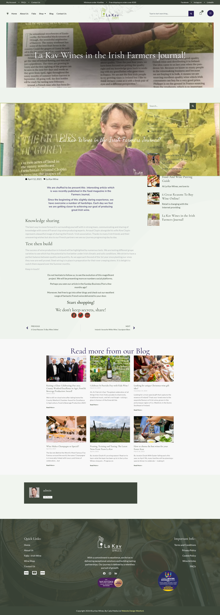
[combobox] (168, 13)
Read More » (50, 407)
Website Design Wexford (133, 611)
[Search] (191, 13)
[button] (74, 315)
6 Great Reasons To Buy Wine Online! (177, 196)
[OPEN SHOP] (45, 13)
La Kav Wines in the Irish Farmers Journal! (178, 217)
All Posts (47, 497)
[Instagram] (110, 573)
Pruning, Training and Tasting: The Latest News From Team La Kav (108, 447)
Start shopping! (80, 302)
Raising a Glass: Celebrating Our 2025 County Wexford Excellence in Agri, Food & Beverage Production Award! (66, 388)
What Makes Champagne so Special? (62, 446)
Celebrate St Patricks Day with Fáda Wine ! (109, 385)
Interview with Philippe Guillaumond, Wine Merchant (177, 159)
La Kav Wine (52, 179)
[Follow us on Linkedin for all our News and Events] (115, 573)
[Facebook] (104, 573)
